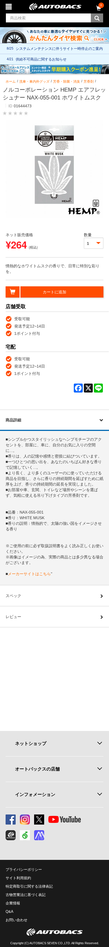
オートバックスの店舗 (37, 769)
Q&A (9, 911)
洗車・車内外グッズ (34, 81)
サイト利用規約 (18, 878)
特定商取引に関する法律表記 (29, 886)
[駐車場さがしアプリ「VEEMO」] (25, 835)
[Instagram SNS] (25, 819)
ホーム (11, 81)
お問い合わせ (16, 920)
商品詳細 (13, 420)
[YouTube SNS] (64, 819)
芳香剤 (89, 81)
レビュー (13, 616)
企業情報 (13, 903)
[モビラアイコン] (39, 835)
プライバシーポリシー (24, 869)
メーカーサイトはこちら (29, 574)
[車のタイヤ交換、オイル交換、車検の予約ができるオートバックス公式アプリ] (11, 835)
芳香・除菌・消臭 (66, 81)
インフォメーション (35, 794)
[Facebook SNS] (11, 819)
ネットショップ (30, 743)
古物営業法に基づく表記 (26, 895)
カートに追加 (54, 292)
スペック (13, 595)
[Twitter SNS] (39, 819)
